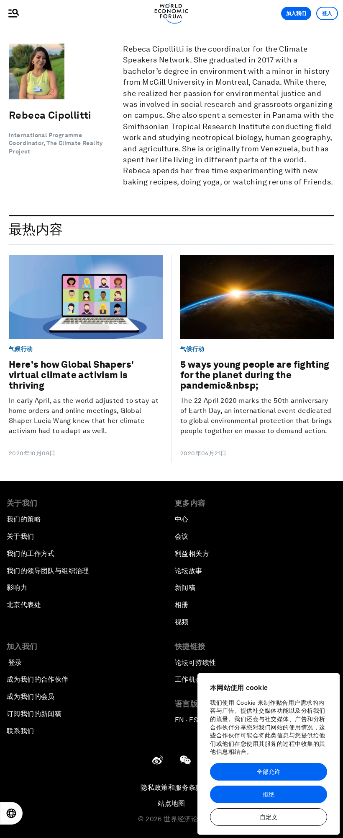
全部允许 (268, 771)
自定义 (268, 817)
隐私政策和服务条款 (171, 787)
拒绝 (268, 794)
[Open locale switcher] (11, 813)
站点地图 (171, 803)
